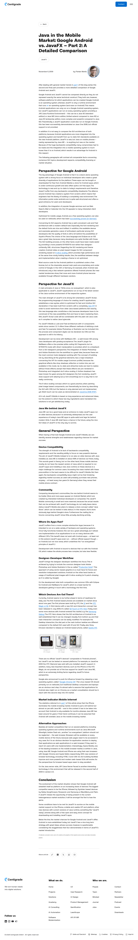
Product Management (79, 902)
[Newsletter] (16, 921)
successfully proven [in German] (83, 219)
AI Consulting (54, 907)
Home (51, 887)
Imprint (130, 934)
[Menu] (131, 4)
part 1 (76, 85)
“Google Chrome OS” (67, 682)
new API (91, 306)
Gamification (76, 907)
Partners (118, 892)
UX (72, 887)
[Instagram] (9, 921)
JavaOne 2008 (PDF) (88, 392)
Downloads (119, 912)
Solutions (52, 897)
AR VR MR (75, 917)
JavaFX (44, 59)
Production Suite (86, 567)
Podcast (118, 902)
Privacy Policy (118, 934)
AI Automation (54, 912)
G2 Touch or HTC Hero (78, 609)
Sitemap (94, 934)
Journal (95, 902)
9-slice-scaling (61, 253)
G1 (84, 603)
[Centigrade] (13, 4)
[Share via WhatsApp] (69, 854)
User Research (76, 892)
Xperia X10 (92, 628)
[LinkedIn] (5, 921)
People (95, 887)
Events (117, 907)
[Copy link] (52, 854)
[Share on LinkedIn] (57, 854)
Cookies (105, 934)
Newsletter (119, 897)
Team (95, 892)
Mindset (96, 897)
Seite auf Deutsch (79, 934)
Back (45, 24)
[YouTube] (12, 921)
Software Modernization (54, 918)
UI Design (74, 897)
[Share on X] (63, 854)
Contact (121, 4)
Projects (52, 892)
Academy (52, 902)
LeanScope (75, 912)
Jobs (94, 907)
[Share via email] (74, 854)
